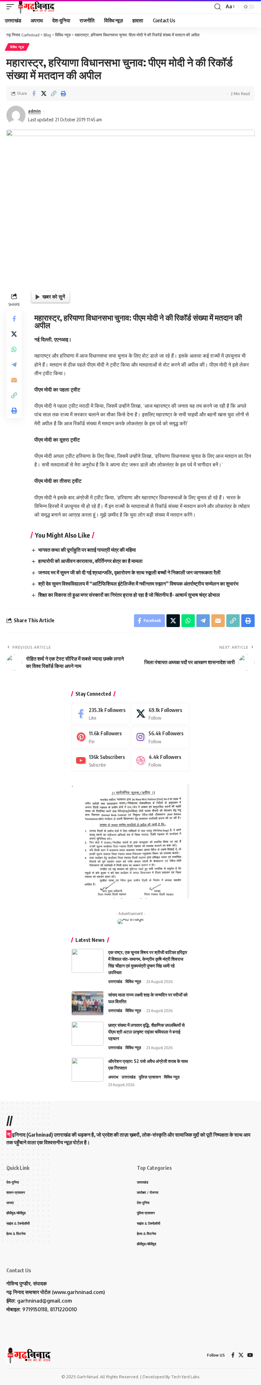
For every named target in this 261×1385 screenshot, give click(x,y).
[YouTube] (250, 1355)
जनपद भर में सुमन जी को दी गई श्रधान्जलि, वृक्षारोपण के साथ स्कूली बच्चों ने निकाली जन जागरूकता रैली (129, 572)
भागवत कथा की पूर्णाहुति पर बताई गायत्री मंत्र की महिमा (87, 550)
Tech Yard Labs (186, 1376)
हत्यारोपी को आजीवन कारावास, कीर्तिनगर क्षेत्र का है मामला (90, 561)
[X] (160, 714)
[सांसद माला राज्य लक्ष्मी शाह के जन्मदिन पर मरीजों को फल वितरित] (87, 1003)
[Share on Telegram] (14, 364)
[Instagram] (160, 737)
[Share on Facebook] (33, 93)
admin (34, 111)
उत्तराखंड (115, 981)
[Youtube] (101, 761)
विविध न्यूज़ (17, 47)
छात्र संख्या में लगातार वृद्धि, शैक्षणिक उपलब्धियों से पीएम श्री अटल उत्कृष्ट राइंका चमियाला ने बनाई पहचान (146, 1031)
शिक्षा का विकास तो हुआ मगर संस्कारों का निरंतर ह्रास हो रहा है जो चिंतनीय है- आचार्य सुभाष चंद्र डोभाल (129, 595)
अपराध (113, 1076)
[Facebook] (101, 714)
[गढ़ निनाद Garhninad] (35, 6)
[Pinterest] (101, 737)
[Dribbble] (160, 761)
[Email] (14, 380)
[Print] (63, 93)
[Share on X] (43, 93)
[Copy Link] (53, 93)
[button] (11, 6)
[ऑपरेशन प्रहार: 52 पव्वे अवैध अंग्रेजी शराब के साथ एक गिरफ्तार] (87, 1070)
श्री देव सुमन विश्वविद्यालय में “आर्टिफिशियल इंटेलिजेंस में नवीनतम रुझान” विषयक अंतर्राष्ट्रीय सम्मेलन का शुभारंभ (138, 583)
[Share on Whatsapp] (14, 349)
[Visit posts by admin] (15, 115)
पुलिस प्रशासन (150, 1076)
